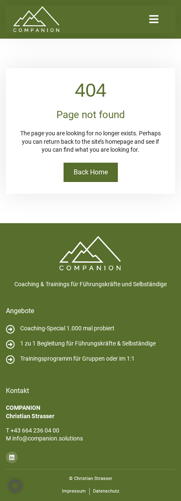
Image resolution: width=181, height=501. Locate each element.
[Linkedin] (12, 457)
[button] (154, 19)
